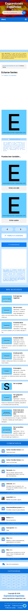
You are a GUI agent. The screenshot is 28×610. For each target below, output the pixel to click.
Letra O (19, 581)
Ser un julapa (17, 383)
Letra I (19, 579)
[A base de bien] (6, 344)
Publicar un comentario (10, 75)
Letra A (3, 576)
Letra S (14, 584)
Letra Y (14, 587)
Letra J (23, 579)
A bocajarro (17, 368)
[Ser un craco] (6, 313)
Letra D (19, 576)
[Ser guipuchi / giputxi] (6, 400)
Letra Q (4, 584)
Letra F (4, 579)
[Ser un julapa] (6, 389)
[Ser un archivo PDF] (6, 433)
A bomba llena (18, 322)
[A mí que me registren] (6, 302)
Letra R (9, 584)
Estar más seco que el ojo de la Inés (18, 412)
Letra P (24, 581)
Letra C (14, 576)
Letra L (3, 581)
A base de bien (18, 338)
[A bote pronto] (6, 359)
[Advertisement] (14, 36)
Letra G (9, 579)
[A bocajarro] (6, 374)
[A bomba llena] (6, 328)
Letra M (8, 581)
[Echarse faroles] (14, 134)
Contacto (20, 607)
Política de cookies (10, 607)
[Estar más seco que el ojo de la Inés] (6, 416)
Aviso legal (7, 605)
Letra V (9, 587)
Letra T (19, 584)
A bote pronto (18, 353)
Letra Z (19, 587)
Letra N (14, 581)
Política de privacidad (18, 605)
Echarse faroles (9, 72)
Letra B (9, 576)
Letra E (24, 576)
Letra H (14, 579)
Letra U (24, 584)
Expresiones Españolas (14, 5)
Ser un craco (17, 307)
